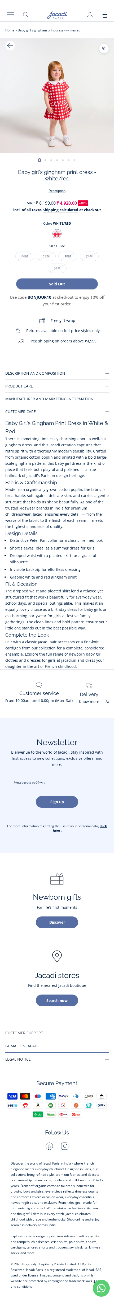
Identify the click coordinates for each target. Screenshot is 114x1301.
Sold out (57, 283)
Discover (57, 922)
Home (9, 30)
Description (57, 190)
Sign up (57, 801)
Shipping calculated (60, 209)
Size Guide (57, 246)
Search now (57, 1000)
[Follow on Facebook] (49, 1146)
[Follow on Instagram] (64, 1146)
